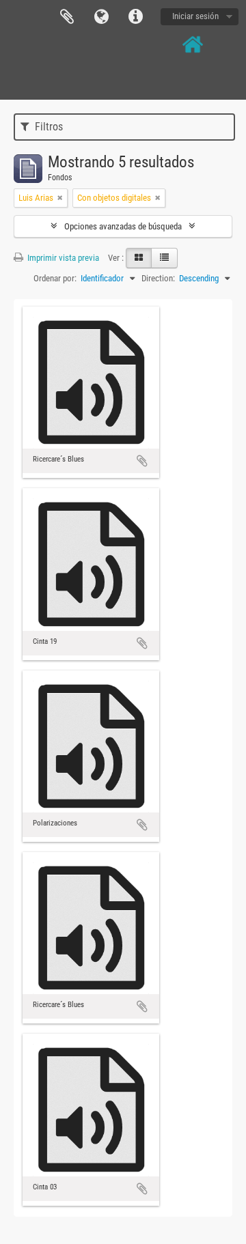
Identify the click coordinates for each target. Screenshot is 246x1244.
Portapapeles (67, 17)
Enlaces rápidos (135, 17)
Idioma (101, 17)
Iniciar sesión (195, 16)
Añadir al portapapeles (142, 461)
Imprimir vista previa (62, 258)
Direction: (158, 278)
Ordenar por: (55, 278)
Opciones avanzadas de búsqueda (123, 226)
